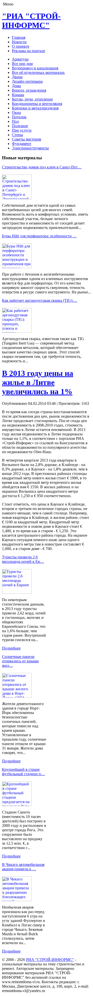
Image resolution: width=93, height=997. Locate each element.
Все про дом (22, 63)
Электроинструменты (30, 148)
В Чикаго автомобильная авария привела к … (23, 866)
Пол (15, 121)
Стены (17, 135)
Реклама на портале (28, 51)
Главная (18, 37)
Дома (16, 86)
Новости (19, 42)
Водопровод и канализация (35, 68)
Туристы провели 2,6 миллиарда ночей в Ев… (23, 559)
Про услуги (21, 130)
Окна (16, 112)
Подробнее (11, 648)
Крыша (18, 95)
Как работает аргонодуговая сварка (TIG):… (39, 300)
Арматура (20, 59)
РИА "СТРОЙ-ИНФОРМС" (50, 959)
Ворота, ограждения (29, 90)
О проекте (20, 46)
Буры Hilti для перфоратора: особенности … (39, 236)
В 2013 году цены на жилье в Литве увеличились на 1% (37, 382)
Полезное (20, 126)
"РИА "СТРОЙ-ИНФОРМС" (31, 21)
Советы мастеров (26, 139)
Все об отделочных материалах (38, 72)
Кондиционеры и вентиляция (37, 104)
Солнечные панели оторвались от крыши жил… (20, 661)
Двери (17, 77)
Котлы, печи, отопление (32, 99)
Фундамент (21, 144)
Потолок (19, 117)
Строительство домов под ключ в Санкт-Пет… (42, 167)
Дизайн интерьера (27, 81)
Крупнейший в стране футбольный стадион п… (23, 771)
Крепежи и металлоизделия (35, 108)
